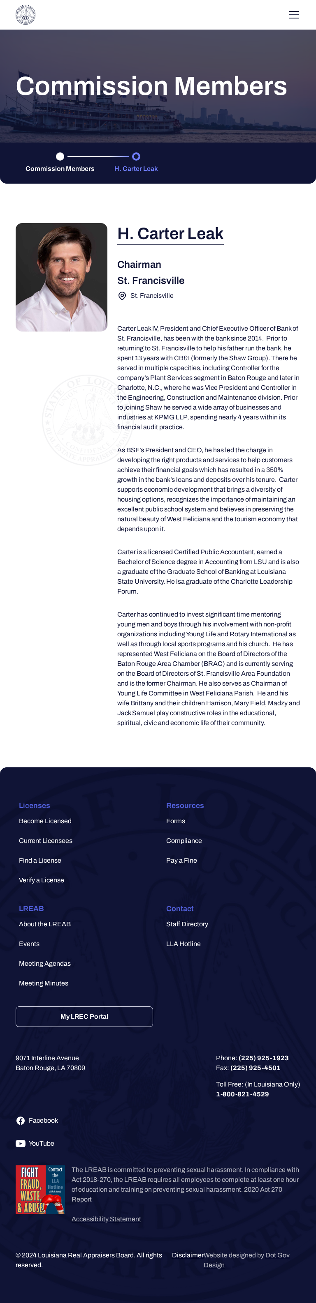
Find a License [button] (40, 860)
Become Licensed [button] (45, 820)
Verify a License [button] (41, 880)
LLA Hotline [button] (183, 943)
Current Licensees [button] (45, 840)
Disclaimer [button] (188, 1255)
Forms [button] (175, 820)
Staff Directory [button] (187, 924)
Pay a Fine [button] (181, 860)
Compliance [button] (184, 840)
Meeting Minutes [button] (43, 983)
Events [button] (29, 943)
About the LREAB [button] (45, 924)
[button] (25, 15)
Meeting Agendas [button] (45, 963)
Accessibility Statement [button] (106, 1219)
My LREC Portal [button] (84, 1016)
